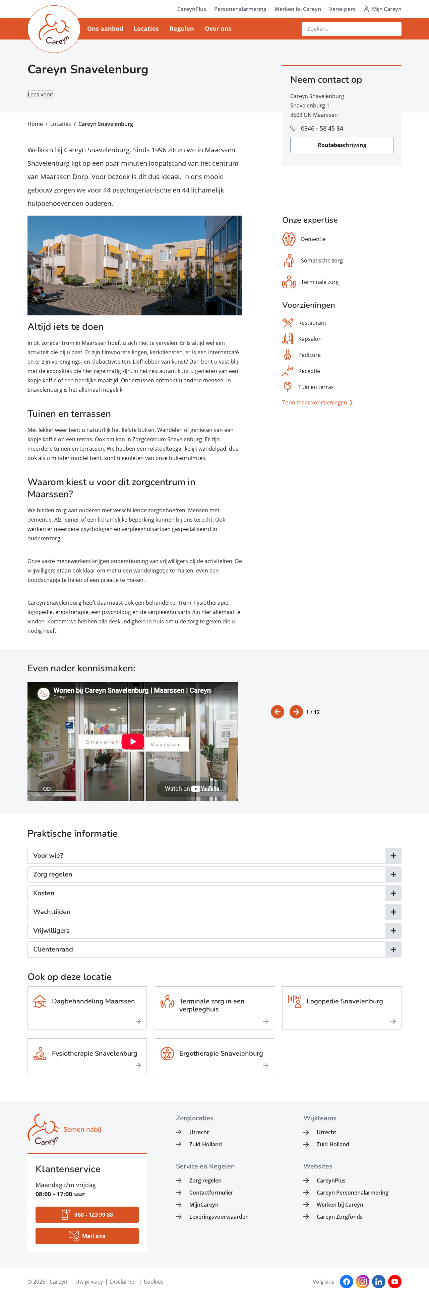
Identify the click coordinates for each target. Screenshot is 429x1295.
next (296, 711)
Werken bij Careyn (297, 9)
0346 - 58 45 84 (322, 128)
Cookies (154, 1281)
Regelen (182, 28)
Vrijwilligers (51, 930)
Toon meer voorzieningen (314, 402)
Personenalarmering (240, 9)
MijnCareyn (204, 1204)
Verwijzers (342, 9)
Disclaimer (123, 1281)
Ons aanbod (105, 28)
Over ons (218, 28)
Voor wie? (48, 855)
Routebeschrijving (342, 145)
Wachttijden (52, 911)
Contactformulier (211, 1192)
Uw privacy (89, 1281)
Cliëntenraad (53, 949)
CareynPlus (191, 9)
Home (35, 124)
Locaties (146, 28)
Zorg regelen (52, 874)
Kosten (44, 893)
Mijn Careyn (387, 9)
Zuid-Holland (205, 1144)
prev (277, 711)
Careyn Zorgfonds (340, 1216)
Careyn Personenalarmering (352, 1192)
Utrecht (199, 1132)
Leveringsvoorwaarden (219, 1216)
